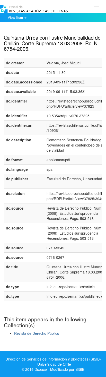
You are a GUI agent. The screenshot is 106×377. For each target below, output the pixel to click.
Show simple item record (24, 29)
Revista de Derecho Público (36, 333)
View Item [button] (16, 17)
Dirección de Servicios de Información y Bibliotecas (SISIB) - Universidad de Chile (53, 361)
